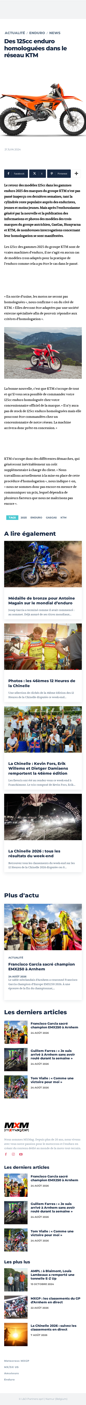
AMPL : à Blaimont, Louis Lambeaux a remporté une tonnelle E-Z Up (53, 1274)
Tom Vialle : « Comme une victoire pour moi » (52, 1080)
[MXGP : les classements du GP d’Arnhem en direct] (16, 1307)
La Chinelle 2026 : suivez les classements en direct (53, 1327)
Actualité (15, 33)
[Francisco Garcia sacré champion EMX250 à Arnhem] (43, 927)
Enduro (37, 33)
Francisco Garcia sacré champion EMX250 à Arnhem (54, 1025)
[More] (76, 173)
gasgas (51, 517)
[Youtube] (21, 1154)
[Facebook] (6, 1154)
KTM (63, 517)
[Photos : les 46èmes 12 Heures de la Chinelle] (43, 646)
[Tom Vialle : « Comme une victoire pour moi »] (16, 1087)
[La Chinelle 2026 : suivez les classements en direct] (16, 1334)
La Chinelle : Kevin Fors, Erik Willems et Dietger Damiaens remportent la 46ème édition (38, 768)
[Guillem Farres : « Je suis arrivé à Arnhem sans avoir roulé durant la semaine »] (16, 1059)
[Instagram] (13, 1154)
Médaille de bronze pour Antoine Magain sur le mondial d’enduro (41, 600)
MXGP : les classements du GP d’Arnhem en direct (55, 1300)
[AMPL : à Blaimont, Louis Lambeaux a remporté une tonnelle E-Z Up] (16, 1279)
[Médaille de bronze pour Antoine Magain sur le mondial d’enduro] (43, 564)
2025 (24, 517)
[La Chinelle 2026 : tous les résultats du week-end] (43, 817)
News (54, 33)
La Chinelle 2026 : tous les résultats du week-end (34, 853)
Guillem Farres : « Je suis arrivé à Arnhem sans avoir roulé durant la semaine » (53, 1054)
